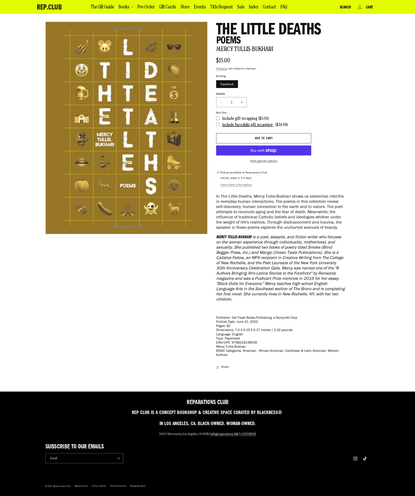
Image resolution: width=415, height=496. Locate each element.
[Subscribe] (118, 458)
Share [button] (225, 366)
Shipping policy (138, 486)
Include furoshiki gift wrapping (248, 124)
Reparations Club (61, 486)
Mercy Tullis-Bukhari (244, 49)
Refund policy (81, 486)
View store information (236, 184)
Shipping (221, 68)
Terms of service (118, 486)
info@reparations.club (225, 434)
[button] (125, 6)
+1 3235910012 (248, 434)
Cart (369, 7)
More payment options (263, 160)
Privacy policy (99, 486)
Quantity (220, 93)
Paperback (227, 84)
